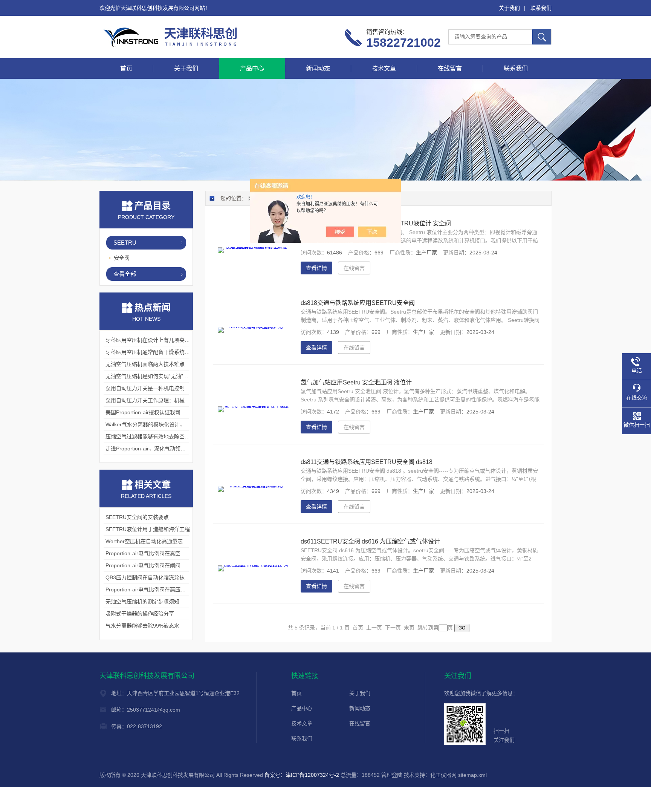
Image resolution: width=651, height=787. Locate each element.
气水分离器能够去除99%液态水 (142, 626)
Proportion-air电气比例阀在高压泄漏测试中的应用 (164, 589)
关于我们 (509, 8)
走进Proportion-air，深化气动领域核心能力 (156, 449)
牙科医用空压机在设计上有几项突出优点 (152, 340)
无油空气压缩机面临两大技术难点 (145, 364)
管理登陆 (391, 775)
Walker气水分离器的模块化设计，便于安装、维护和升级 (171, 424)
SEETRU (124, 242)
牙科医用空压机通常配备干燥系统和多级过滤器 (160, 352)
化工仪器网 (443, 775)
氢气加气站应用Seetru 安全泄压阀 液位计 (356, 382)
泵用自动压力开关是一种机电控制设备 (150, 388)
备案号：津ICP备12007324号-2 (301, 775)
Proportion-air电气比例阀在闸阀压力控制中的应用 (164, 565)
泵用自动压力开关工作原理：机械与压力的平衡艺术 (166, 400)
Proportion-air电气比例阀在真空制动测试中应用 (161, 553)
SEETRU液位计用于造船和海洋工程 (147, 529)
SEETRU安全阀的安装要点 (137, 517)
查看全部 (124, 274)
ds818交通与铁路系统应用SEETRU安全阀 (358, 303)
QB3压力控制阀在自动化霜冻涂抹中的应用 (155, 577)
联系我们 (541, 8)
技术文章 (384, 68)
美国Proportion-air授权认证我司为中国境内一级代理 (166, 412)
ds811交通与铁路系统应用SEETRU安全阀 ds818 (366, 462)
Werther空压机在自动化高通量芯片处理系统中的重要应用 (173, 541)
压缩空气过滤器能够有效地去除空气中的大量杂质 (163, 436)
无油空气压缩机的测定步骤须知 (142, 602)
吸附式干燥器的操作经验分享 (139, 614)
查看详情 (316, 268)
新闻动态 (318, 68)
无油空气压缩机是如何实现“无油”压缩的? (153, 376)
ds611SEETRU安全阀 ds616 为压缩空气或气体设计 (370, 541)
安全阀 (122, 258)
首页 (126, 68)
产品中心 (252, 68)
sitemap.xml (472, 775)
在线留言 (450, 68)
